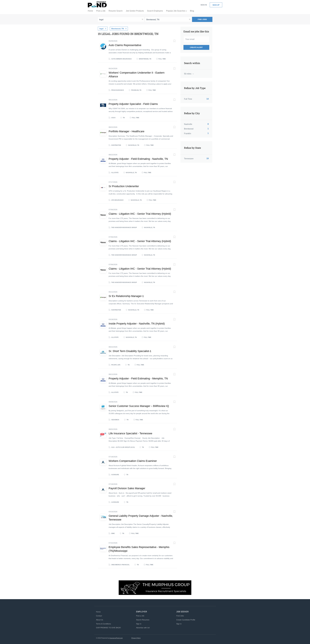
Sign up (216, 5)
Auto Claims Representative (125, 45)
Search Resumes (142, 620)
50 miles (188, 74)
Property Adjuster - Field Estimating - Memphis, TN (138, 378)
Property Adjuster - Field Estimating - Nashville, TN (138, 158)
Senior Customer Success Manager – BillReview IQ (139, 406)
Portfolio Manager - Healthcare (126, 131)
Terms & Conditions (103, 624)
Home (98, 612)
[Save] (172, 41)
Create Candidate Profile (185, 620)
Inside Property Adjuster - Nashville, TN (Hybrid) (137, 323)
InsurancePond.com (116, 638)
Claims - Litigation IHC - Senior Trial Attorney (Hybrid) (140, 213)
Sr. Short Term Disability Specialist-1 (130, 351)
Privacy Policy (136, 638)
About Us (99, 620)
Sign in (204, 5)
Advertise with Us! (143, 628)
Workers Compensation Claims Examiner (133, 460)
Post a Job (140, 616)
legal (101, 29)
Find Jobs (202, 19)
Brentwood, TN (117, 29)
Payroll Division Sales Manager (127, 488)
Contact (99, 616)
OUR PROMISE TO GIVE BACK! (108, 628)
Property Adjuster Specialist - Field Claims (133, 103)
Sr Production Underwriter (124, 186)
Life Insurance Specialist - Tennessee (130, 433)
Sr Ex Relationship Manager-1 (126, 296)
